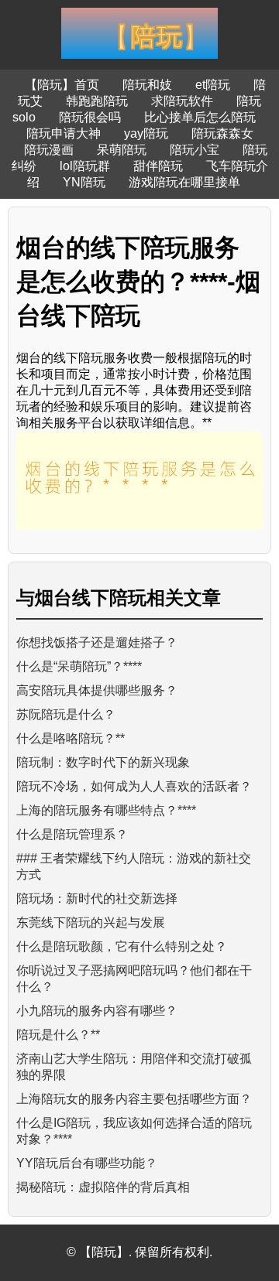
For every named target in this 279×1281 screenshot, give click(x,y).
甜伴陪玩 (158, 166)
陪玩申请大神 (63, 133)
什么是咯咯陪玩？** (70, 738)
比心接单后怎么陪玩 (200, 117)
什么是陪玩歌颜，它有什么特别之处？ (121, 946)
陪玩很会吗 (90, 117)
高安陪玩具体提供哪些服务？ (96, 690)
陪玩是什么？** (58, 1034)
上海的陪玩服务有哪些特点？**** (106, 810)
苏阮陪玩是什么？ (65, 714)
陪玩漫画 (49, 149)
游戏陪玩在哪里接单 (184, 182)
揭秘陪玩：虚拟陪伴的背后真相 (103, 1187)
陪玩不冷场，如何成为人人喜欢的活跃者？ (134, 786)
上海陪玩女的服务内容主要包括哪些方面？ (134, 1098)
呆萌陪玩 (121, 149)
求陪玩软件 (182, 101)
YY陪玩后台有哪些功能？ (86, 1163)
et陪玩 (212, 84)
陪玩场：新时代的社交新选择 (96, 898)
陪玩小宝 (194, 149)
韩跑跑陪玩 (97, 101)
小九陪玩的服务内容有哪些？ (96, 1010)
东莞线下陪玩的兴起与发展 (90, 922)
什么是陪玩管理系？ (72, 834)
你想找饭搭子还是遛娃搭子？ (96, 642)
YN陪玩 (84, 182)
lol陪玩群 (85, 166)
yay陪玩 (146, 133)
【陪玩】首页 (62, 84)
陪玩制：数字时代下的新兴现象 (103, 762)
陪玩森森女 (222, 133)
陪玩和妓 (147, 84)
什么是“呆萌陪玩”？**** (79, 666)
